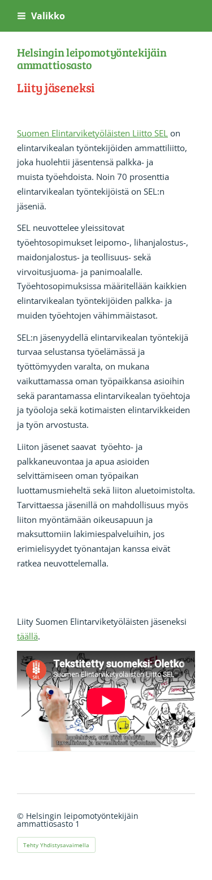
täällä (27, 636)
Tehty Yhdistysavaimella (56, 845)
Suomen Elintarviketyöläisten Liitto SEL (92, 133)
